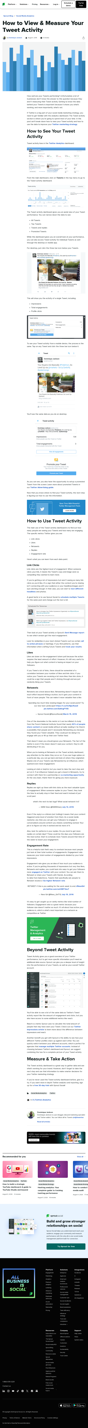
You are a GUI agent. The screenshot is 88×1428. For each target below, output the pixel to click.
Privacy (5, 1418)
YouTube (24, 1181)
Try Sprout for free (66, 1246)
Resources (44, 4)
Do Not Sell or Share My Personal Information (16, 1423)
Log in (55, 4)
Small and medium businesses (63, 1281)
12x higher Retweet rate (54, 881)
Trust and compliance (63, 1320)
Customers (63, 1343)
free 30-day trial (41, 1085)
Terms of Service (14, 1418)
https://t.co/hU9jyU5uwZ (67, 706)
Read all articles (43, 1122)
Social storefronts (65, 1301)
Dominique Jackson (15, 38)
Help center (78, 1333)
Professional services (64, 1288)
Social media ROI (51, 1344)
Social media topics (50, 1389)
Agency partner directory (50, 1372)
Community (49, 1351)
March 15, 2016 (70, 714)
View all (81, 1157)
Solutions (23, 4)
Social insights (64, 1304)
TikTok (76, 1291)
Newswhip (49, 1307)
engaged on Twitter (41, 872)
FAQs (76, 1337)
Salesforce (77, 1295)
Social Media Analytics (25, 16)
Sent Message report (74, 633)
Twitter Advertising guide (41, 487)
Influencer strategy (63, 1315)
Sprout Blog (8, 16)
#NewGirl (80, 886)
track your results (74, 647)
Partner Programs (51, 1376)
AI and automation (49, 1303)
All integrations (79, 1298)
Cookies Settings (52, 1418)
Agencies (63, 1276)
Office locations (65, 1337)
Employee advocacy (49, 1297)
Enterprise (63, 1273)
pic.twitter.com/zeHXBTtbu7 (56, 889)
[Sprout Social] (4, 4)
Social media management (64, 1293)
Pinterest (77, 1288)
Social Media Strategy (46, 1184)
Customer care (64, 1297)
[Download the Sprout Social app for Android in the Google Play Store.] (79, 1405)
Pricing (34, 4)
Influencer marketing (49, 1292)
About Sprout (64, 1333)
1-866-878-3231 (8, 1382)
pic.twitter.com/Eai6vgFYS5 (56, 709)
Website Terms (27, 1418)
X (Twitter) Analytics (42, 1100)
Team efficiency (65, 1310)
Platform (11, 4)
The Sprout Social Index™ (50, 1340)
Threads (77, 1285)
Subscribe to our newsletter (51, 1335)
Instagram (77, 1279)
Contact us (7, 1386)
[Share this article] (83, 37)
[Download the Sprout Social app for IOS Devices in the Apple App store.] (65, 1405)
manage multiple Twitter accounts (54, 1047)
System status (78, 1340)
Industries (63, 1324)
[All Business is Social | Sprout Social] (19, 1283)
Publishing (49, 1276)
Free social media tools (49, 1384)
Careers (62, 1340)
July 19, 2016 (68, 895)
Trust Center (64, 1355)
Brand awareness (65, 1307)
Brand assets (50, 1380)
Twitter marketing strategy (64, 124)
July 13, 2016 (68, 807)
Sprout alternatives (49, 1358)
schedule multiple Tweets (72, 597)
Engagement (50, 1273)
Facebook (77, 1273)
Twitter (52, 1093)
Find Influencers (50, 1368)
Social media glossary (50, 1364)
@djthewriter (78, 1117)
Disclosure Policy (39, 1418)
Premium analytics (48, 1283)
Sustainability (64, 1349)
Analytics (48, 1279)
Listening (48, 1287)
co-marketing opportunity (72, 775)
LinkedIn (77, 1282)
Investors (63, 1346)
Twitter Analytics (56, 143)
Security (62, 1352)
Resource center (51, 1354)
